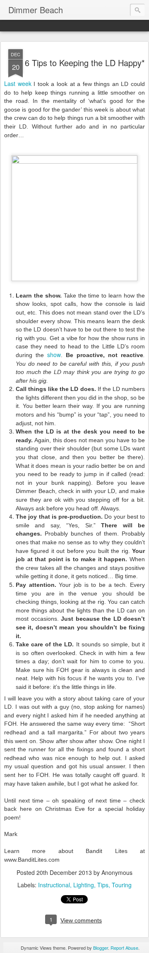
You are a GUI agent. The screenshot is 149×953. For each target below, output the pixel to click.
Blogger (100, 947)
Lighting (83, 885)
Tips (102, 885)
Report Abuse (124, 947)
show (54, 354)
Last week (17, 83)
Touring (122, 885)
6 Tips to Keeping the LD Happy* (85, 63)
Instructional (54, 885)
